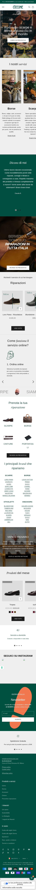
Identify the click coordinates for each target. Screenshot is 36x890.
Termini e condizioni (8, 843)
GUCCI (27, 484)
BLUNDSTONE (9, 506)
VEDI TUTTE (18, 328)
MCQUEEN (27, 508)
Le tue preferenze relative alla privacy (20, 883)
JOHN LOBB (9, 486)
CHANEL (27, 486)
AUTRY (27, 522)
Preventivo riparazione (9, 798)
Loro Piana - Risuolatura (12, 315)
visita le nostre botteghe (18, 556)
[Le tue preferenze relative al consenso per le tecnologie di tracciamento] (2, 667)
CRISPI (8, 517)
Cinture (4, 795)
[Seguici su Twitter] (8, 849)
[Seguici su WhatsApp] (13, 853)
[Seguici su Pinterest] (24, 849)
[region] (18, 635)
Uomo (4, 785)
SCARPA (9, 515)
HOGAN (27, 510)
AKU (8, 522)
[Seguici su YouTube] (29, 849)
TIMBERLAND (8, 508)
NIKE (27, 520)
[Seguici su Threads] (19, 849)
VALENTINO (9, 493)
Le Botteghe (6, 816)
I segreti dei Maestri (8, 819)
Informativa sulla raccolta (12, 888)
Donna (4, 789)
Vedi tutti (18, 619)
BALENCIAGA (27, 493)
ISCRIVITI (18, 719)
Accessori (5, 792)
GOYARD (27, 491)
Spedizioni (5, 837)
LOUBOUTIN (9, 489)
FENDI (27, 489)
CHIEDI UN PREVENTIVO (18, 40)
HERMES (27, 495)
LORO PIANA (8, 479)
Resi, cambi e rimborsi (9, 840)
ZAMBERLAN (8, 520)
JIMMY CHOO (8, 491)
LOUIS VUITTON (27, 479)
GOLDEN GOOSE (27, 506)
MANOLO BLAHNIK (9, 495)
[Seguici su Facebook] (3, 849)
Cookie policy (6, 769)
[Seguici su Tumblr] (19, 853)
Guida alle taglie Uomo (9, 830)
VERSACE (27, 515)
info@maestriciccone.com (10, 758)
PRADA (27, 482)
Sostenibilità (6, 813)
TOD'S (27, 513)
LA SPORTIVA (8, 513)
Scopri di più (11, 135)
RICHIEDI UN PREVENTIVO (18, 268)
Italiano (24, 858)
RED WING (8, 510)
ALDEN (8, 484)
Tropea (12, 605)
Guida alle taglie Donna (9, 833)
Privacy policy (6, 767)
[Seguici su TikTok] (3, 853)
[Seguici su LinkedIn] (8, 853)
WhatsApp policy (7, 773)
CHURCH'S (8, 482)
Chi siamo (5, 809)
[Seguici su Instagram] (13, 849)
